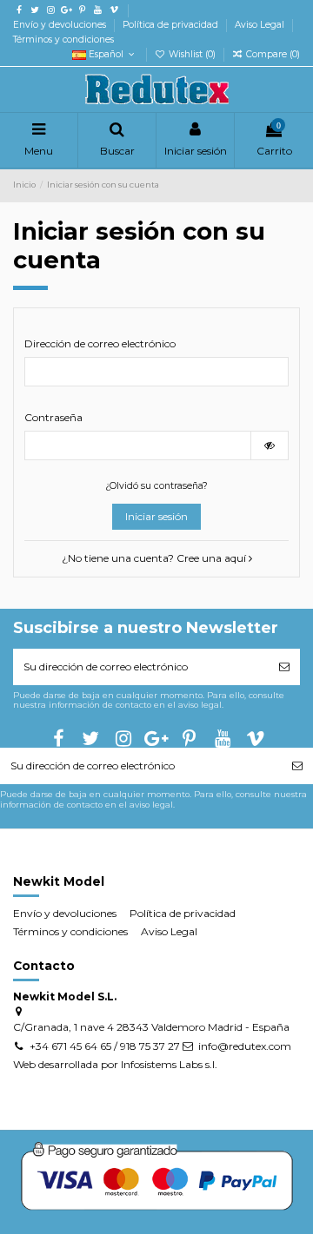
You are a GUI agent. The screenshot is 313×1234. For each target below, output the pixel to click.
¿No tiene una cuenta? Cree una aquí (155, 557)
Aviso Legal (261, 24)
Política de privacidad (172, 24)
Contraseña (53, 417)
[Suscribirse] (284, 667)
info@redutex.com (244, 1046)
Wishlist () (192, 54)
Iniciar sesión (156, 516)
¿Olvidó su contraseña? (156, 486)
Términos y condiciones (63, 39)
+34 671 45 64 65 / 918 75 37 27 (105, 1046)
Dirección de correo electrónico (100, 343)
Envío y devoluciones (61, 24)
